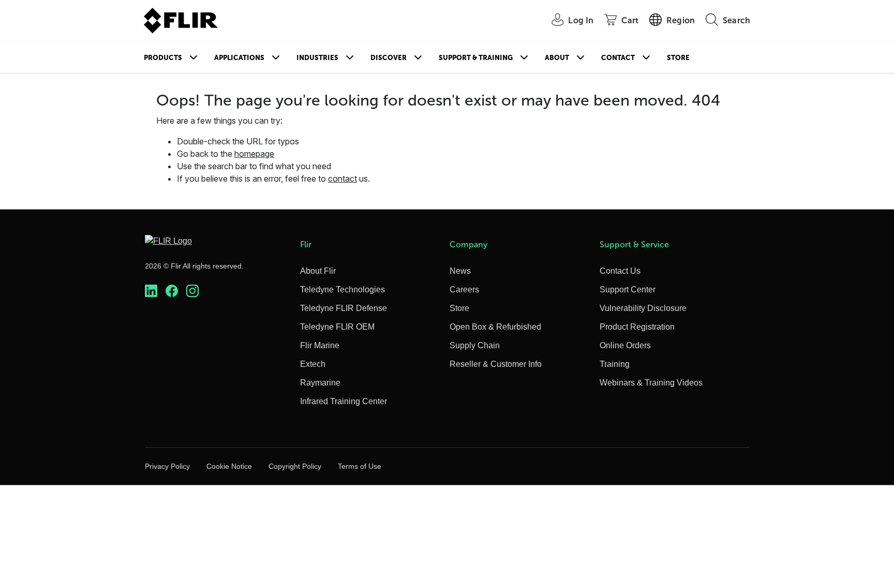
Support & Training (476, 58)
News (460, 270)
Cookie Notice (229, 466)
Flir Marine (319, 345)
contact (342, 178)
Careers (464, 289)
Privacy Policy (167, 466)
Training (615, 364)
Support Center (627, 289)
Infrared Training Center (343, 401)
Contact (618, 58)
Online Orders (625, 345)
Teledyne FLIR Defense (343, 308)
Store (678, 58)
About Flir (318, 270)
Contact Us (620, 270)
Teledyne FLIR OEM (337, 326)
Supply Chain (475, 345)
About (557, 58)
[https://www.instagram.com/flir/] (192, 291)
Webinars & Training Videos (651, 382)
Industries (317, 58)
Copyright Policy (295, 466)
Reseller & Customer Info (496, 364)
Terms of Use (359, 466)
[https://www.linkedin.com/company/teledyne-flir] (151, 291)
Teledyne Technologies (342, 289)
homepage (254, 154)
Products (163, 58)
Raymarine (320, 382)
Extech (312, 364)
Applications (239, 58)
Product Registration (637, 326)
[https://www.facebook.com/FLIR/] (172, 291)
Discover (388, 58)
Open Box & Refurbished (495, 326)
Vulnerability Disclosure (643, 308)
